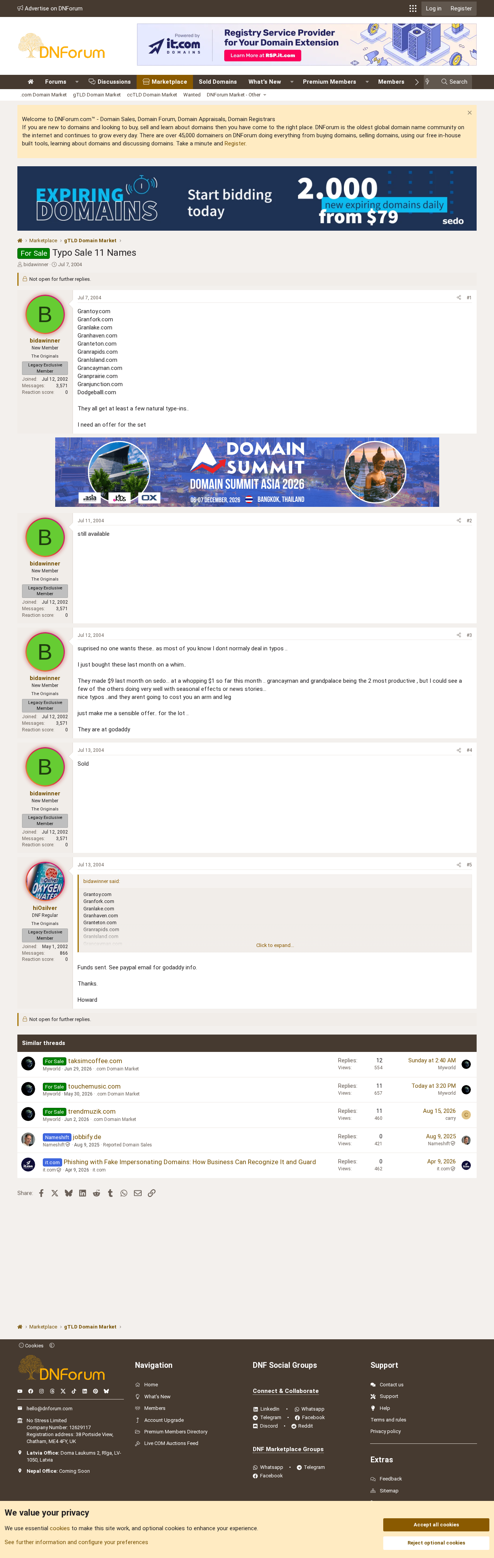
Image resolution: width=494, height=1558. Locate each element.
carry (450, 1118)
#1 (469, 297)
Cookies (34, 1346)
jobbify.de (87, 1137)
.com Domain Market (43, 95)
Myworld (52, 1069)
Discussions (114, 81)
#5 (469, 865)
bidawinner (36, 264)
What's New (265, 81)
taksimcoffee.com (95, 1061)
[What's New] (430, 82)
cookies (60, 1528)
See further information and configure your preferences (76, 1542)
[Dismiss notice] (468, 114)
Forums (55, 81)
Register (235, 143)
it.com (49, 1170)
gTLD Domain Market (97, 95)
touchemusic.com (94, 1086)
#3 (469, 635)
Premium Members (329, 81)
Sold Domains (218, 81)
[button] (413, 8)
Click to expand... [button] (275, 945)
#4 (469, 750)
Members (391, 81)
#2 (469, 520)
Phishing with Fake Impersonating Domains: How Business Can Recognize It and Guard (190, 1162)
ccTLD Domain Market (152, 95)
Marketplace (169, 81)
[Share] (459, 298)
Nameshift (54, 1145)
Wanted (192, 95)
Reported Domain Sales (127, 1145)
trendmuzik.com (92, 1111)
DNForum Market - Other (234, 95)
